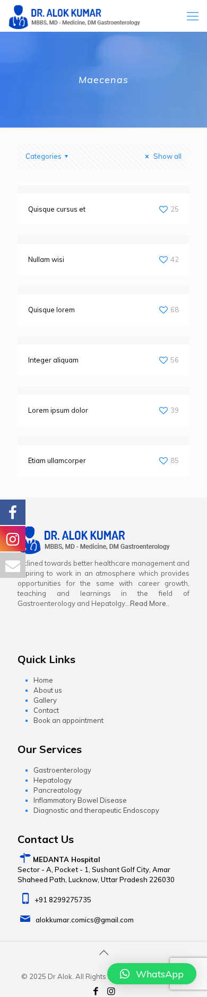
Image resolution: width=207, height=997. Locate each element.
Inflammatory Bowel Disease (80, 800)
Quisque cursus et (56, 209)
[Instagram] (111, 991)
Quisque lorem (51, 309)
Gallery (45, 700)
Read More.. (149, 603)
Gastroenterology (62, 770)
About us (47, 690)
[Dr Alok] (74, 16)
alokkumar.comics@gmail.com (85, 920)
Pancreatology (57, 790)
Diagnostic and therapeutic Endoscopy (96, 810)
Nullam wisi (46, 259)
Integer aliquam (53, 360)
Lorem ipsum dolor (58, 410)
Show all (167, 156)
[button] (151, 973)
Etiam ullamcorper (57, 460)
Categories (43, 156)
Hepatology (52, 780)
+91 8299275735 (62, 899)
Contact (46, 710)
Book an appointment (68, 720)
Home (43, 680)
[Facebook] (95, 991)
